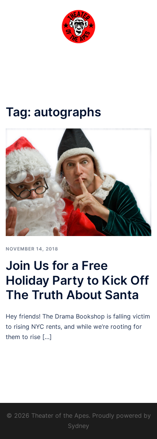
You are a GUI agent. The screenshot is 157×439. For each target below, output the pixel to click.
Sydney (78, 425)
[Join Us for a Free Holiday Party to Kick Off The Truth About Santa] (78, 181)
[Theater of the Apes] (78, 26)
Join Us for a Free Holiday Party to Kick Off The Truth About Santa (77, 280)
